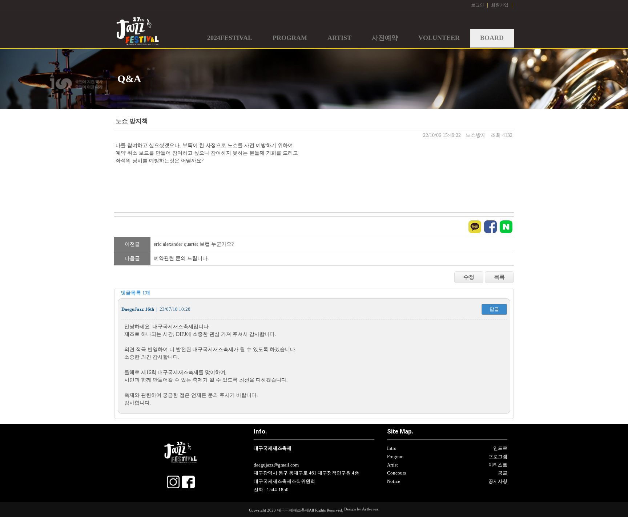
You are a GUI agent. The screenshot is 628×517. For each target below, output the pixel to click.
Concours (396, 473)
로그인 (477, 5)
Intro (391, 448)
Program (395, 456)
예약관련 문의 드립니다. (181, 258)
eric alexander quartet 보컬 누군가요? (194, 244)
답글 (494, 309)
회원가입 (499, 5)
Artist (392, 465)
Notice (393, 481)
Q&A (129, 78)
